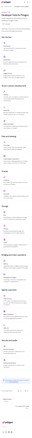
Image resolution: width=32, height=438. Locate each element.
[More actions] (30, 2)
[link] (16, 46)
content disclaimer (13, 382)
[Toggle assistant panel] (27, 2)
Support (4, 427)
